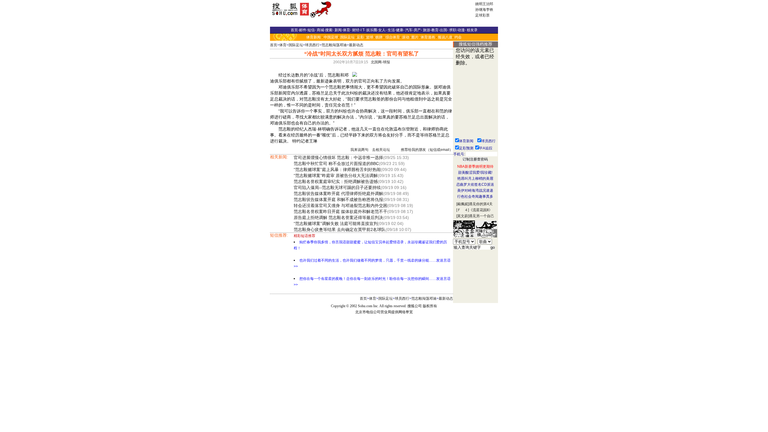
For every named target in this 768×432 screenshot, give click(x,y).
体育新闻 (313, 37)
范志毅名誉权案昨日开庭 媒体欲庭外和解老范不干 (340, 211)
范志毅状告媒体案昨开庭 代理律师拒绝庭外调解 (338, 193)
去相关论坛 (381, 150)
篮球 (369, 37)
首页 (273, 45)
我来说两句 (359, 150)
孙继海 (480, 10)
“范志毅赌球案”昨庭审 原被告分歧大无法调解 (336, 175)
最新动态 (356, 45)
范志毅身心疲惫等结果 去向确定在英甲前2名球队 (340, 229)
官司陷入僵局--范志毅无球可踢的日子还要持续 (337, 187)
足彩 (360, 37)
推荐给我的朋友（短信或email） (427, 150)
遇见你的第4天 (481, 204)
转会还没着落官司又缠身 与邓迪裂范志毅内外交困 (340, 205)
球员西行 (312, 45)
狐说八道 (445, 37)
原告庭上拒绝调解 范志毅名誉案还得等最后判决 (338, 217)
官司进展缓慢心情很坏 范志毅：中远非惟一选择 (338, 157)
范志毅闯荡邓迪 (334, 45)
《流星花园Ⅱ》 (480, 210)
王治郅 (487, 4)
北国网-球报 (380, 62)
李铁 (489, 10)
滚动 (405, 37)
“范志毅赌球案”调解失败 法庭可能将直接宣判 (336, 223)
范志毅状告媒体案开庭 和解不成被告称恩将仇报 (338, 199)
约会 (458, 37)
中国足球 (331, 37)
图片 (414, 37)
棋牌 (378, 37)
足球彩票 (482, 15)
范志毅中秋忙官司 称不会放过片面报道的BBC (336, 163)
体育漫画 (428, 37)
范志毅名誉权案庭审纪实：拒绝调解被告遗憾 (336, 181)
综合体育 (393, 37)
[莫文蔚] (462, 216)
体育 (282, 45)
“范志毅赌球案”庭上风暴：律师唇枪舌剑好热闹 (337, 169)
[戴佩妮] (462, 204)
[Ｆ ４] (462, 210)
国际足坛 (347, 37)
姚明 (478, 4)
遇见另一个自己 (481, 216)
